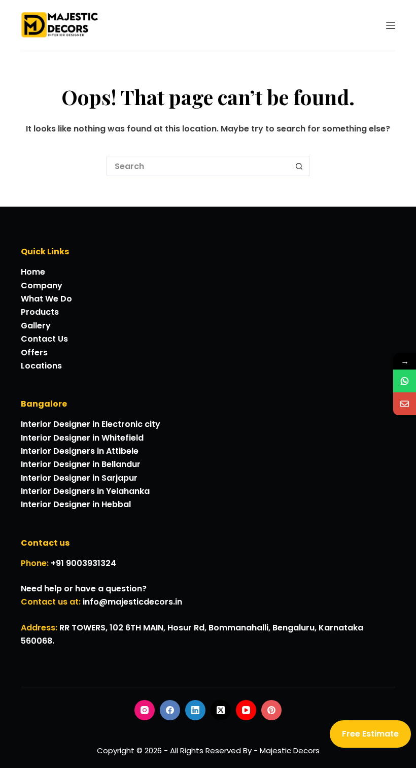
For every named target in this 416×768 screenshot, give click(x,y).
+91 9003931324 (83, 563)
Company (41, 285)
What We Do (46, 299)
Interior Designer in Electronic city (90, 424)
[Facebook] (170, 710)
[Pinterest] (271, 710)
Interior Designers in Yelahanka (85, 491)
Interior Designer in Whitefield (82, 438)
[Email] (404, 403)
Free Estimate (370, 734)
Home (33, 272)
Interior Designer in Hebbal (76, 504)
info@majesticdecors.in (132, 602)
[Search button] (299, 166)
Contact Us (44, 339)
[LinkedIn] (195, 710)
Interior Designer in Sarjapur (79, 478)
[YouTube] (246, 710)
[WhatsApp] (404, 381)
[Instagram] (144, 710)
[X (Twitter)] (221, 710)
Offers (34, 352)
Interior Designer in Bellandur (81, 464)
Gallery (36, 325)
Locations (41, 366)
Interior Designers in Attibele (79, 451)
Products (40, 312)
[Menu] (390, 25)
